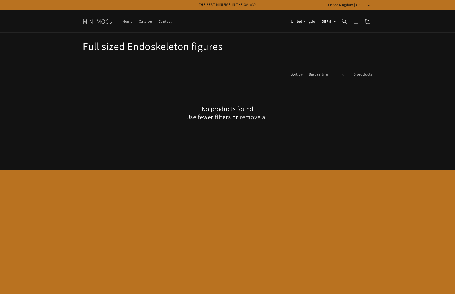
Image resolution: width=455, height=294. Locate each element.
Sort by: (297, 74)
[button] (344, 21)
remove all (254, 117)
